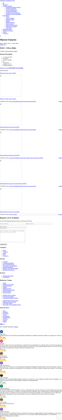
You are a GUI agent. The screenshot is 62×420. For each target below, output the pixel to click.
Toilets (7, 17)
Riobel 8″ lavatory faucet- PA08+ (8, 98)
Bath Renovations (7, 29)
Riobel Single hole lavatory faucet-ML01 (10, 211)
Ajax (4, 310)
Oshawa (5, 320)
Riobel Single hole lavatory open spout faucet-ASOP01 (13, 183)
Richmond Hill (6, 317)
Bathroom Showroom (8, 276)
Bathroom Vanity (10, 19)
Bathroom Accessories (11, 26)
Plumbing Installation (11, 8)
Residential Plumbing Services (13, 7)
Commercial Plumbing (11, 11)
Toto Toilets (9, 28)
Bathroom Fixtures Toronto (9, 302)
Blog (4, 254)
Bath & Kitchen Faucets (12, 25)
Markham (5, 312)
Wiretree (16, 326)
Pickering (5, 319)
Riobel (5, 43)
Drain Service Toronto (8, 296)
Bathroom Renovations (8, 270)
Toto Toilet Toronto (7, 303)
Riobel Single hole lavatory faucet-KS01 (9, 127)
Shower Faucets (10, 23)
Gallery (5, 32)
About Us (5, 4)
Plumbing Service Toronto (9, 295)
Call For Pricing (13, 101)
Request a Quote (4, 68)
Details (60, 101)
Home (1, 43)
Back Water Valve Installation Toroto (12, 304)
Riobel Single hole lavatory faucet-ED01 (9, 155)
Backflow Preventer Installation (13, 14)
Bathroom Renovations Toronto (10, 300)
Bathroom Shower (10, 22)
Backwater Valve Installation (13, 12)
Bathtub (8, 21)
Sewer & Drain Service (11, 10)
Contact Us (5, 33)
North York (5, 313)
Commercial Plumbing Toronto (10, 298)
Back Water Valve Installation (10, 265)
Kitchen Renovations (8, 30)
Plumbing (5, 261)
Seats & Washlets (10, 18)
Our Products (6, 15)
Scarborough (6, 316)
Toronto (5, 314)
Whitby (5, 321)
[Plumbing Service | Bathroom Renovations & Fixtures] (7, 0)
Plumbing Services (7, 6)
